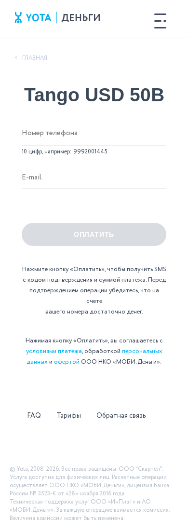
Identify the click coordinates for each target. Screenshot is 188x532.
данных (37, 362)
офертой (67, 362)
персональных (142, 351)
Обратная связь (121, 416)
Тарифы (68, 416)
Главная (34, 58)
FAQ (34, 416)
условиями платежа (54, 351)
